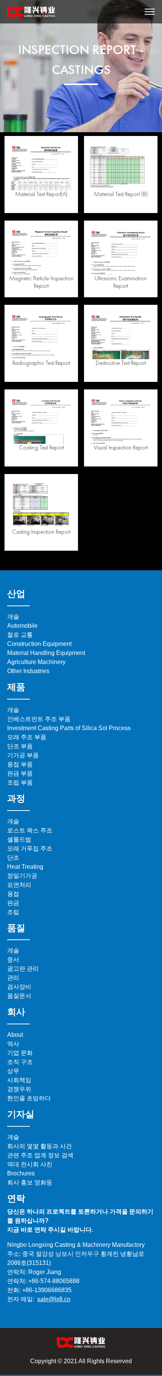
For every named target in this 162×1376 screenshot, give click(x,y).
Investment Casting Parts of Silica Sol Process (69, 728)
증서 (13, 959)
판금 (13, 903)
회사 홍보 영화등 (29, 1182)
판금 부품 (20, 773)
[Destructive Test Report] (121, 334)
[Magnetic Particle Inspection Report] (41, 250)
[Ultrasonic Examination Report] (121, 250)
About (15, 1035)
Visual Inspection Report (121, 447)
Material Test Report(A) (41, 194)
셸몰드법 (19, 839)
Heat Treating (25, 866)
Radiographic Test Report (41, 363)
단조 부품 (20, 746)
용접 (13, 894)
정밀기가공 (22, 876)
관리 (13, 977)
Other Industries (28, 671)
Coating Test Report (41, 447)
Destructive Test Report (121, 363)
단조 (13, 857)
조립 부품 (20, 782)
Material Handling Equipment (46, 653)
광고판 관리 (23, 968)
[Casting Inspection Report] (41, 503)
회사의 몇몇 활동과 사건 (39, 1146)
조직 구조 (20, 1062)
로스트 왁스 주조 (29, 830)
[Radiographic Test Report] (41, 334)
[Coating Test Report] (41, 419)
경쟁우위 (19, 1089)
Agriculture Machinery (36, 662)
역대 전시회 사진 (29, 1164)
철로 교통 (20, 635)
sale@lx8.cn (53, 1299)
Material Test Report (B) (121, 194)
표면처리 (19, 885)
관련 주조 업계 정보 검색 (40, 1155)
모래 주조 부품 (26, 737)
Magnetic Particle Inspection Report (41, 282)
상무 (13, 1071)
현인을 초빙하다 (29, 1098)
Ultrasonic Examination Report (121, 282)
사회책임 (19, 1080)
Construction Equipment (39, 644)
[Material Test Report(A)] (41, 165)
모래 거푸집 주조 (29, 848)
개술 (13, 616)
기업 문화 (20, 1053)
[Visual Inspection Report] (121, 419)
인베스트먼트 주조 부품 (38, 719)
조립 (13, 912)
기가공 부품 (23, 755)
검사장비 (19, 987)
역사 (13, 1044)
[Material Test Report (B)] (121, 165)
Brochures (21, 1173)
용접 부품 (20, 764)
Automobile (22, 625)
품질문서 (19, 996)
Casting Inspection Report (41, 532)
